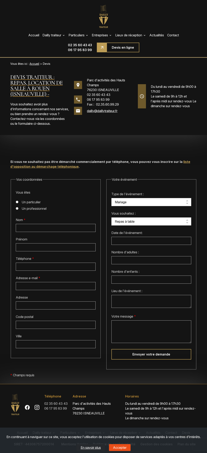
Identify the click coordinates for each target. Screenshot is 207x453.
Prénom (21, 239)
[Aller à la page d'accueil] (103, 16)
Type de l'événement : (127, 194)
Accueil (33, 35)
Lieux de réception (128, 35)
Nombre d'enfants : (125, 271)
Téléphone (25, 259)
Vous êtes (23, 192)
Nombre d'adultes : (125, 252)
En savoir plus (91, 448)
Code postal (24, 317)
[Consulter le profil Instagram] (37, 407)
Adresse (22, 297)
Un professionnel (34, 209)
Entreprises (100, 35)
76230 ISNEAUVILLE (106, 85)
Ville (19, 336)
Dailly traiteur (51, 35)
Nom (20, 220)
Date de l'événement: (127, 233)
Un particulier (31, 202)
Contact (173, 35)
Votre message (123, 316)
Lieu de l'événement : (126, 291)
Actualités (156, 35)
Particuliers (76, 35)
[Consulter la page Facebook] (27, 407)
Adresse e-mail (28, 278)
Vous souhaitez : (123, 213)
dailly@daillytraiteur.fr (102, 111)
